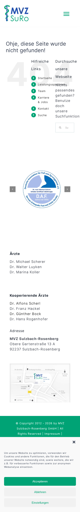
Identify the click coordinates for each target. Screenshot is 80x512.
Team (42, 91)
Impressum (52, 433)
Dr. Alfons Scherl (25, 303)
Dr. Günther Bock (25, 314)
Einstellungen (40, 502)
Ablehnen (40, 492)
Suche (42, 115)
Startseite (45, 78)
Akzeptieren (40, 481)
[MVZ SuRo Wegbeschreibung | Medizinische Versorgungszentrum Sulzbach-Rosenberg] (40, 365)
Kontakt (43, 108)
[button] (74, 442)
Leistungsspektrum (51, 84)
